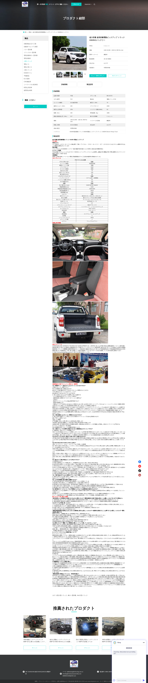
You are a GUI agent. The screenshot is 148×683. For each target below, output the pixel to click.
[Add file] (114, 680)
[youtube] (139, 466)
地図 (36, 681)
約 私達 (42, 4)
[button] (26, 630)
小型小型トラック (61, 595)
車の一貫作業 (72, 595)
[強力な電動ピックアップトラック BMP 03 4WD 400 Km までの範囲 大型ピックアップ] (61, 626)
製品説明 (90, 84)
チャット (76, 4)
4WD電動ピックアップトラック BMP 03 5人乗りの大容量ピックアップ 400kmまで (34, 641)
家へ (38, 4)
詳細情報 (64, 84)
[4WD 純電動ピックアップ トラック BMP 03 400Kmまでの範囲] (113, 626)
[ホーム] (25, 4)
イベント (51, 4)
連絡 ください (64, 4)
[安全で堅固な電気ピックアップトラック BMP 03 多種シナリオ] (87, 626)
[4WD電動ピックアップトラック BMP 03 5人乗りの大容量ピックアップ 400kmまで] (34, 626)
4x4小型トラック (82, 595)
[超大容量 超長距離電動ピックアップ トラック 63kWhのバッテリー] (69, 53)
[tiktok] (139, 470)
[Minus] (144, 643)
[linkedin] (139, 475)
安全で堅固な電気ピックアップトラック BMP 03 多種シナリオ (87, 640)
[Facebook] (139, 461)
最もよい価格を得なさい (98, 75)
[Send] (143, 680)
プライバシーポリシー (44, 681)
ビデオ (57, 4)
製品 (46, 4)
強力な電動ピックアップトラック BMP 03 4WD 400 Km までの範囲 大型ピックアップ (61, 641)
